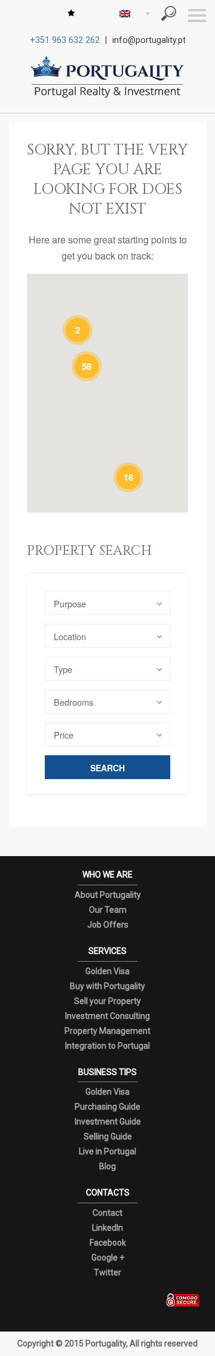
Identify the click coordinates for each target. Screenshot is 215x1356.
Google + (107, 1257)
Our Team (108, 910)
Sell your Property (107, 1001)
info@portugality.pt (149, 40)
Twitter (107, 1272)
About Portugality (108, 895)
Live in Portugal (107, 1151)
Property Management (107, 1031)
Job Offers (107, 924)
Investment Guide (108, 1121)
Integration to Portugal (107, 1046)
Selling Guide (108, 1136)
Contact (107, 1213)
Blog (107, 1166)
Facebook (108, 1242)
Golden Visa (107, 971)
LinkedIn (107, 1228)
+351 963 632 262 (65, 40)
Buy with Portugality (107, 986)
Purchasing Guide (107, 1106)
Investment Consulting (107, 1016)
